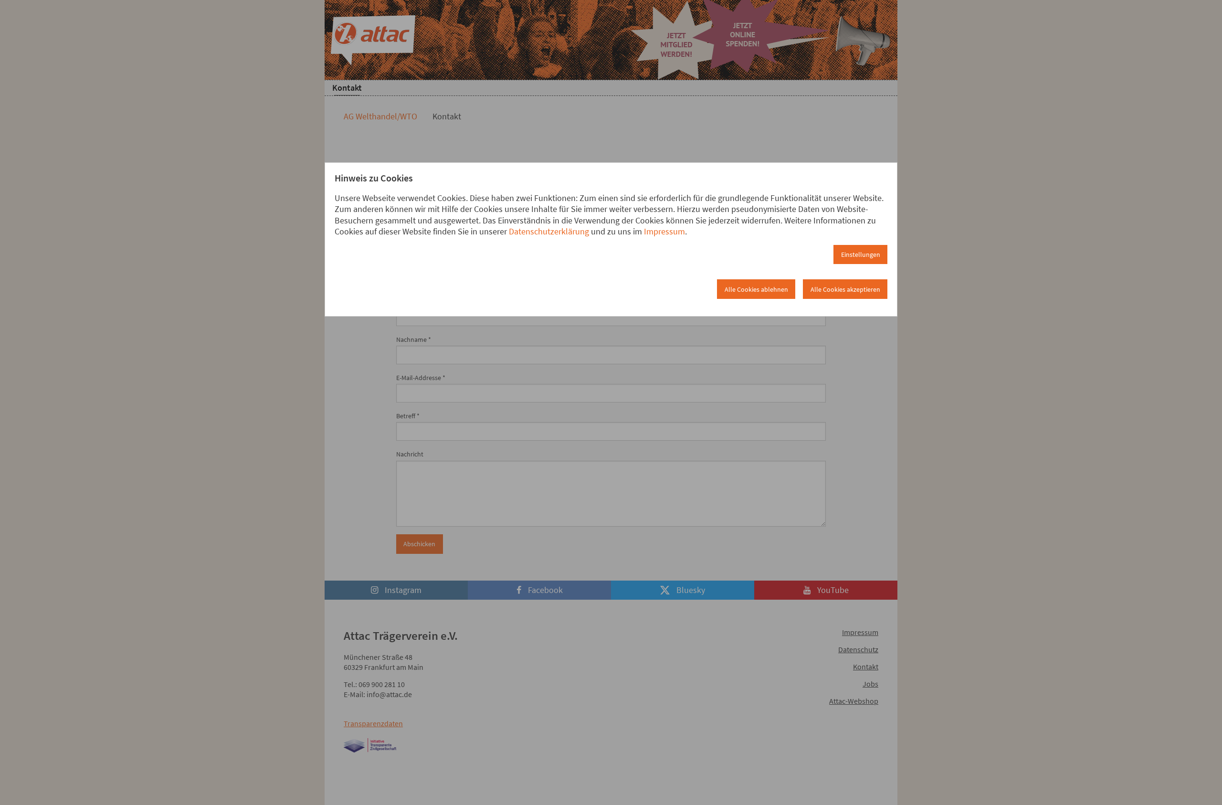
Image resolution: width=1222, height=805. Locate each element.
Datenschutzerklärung (549, 231)
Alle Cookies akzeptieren (845, 289)
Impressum (664, 231)
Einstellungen (860, 254)
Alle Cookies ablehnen (756, 289)
